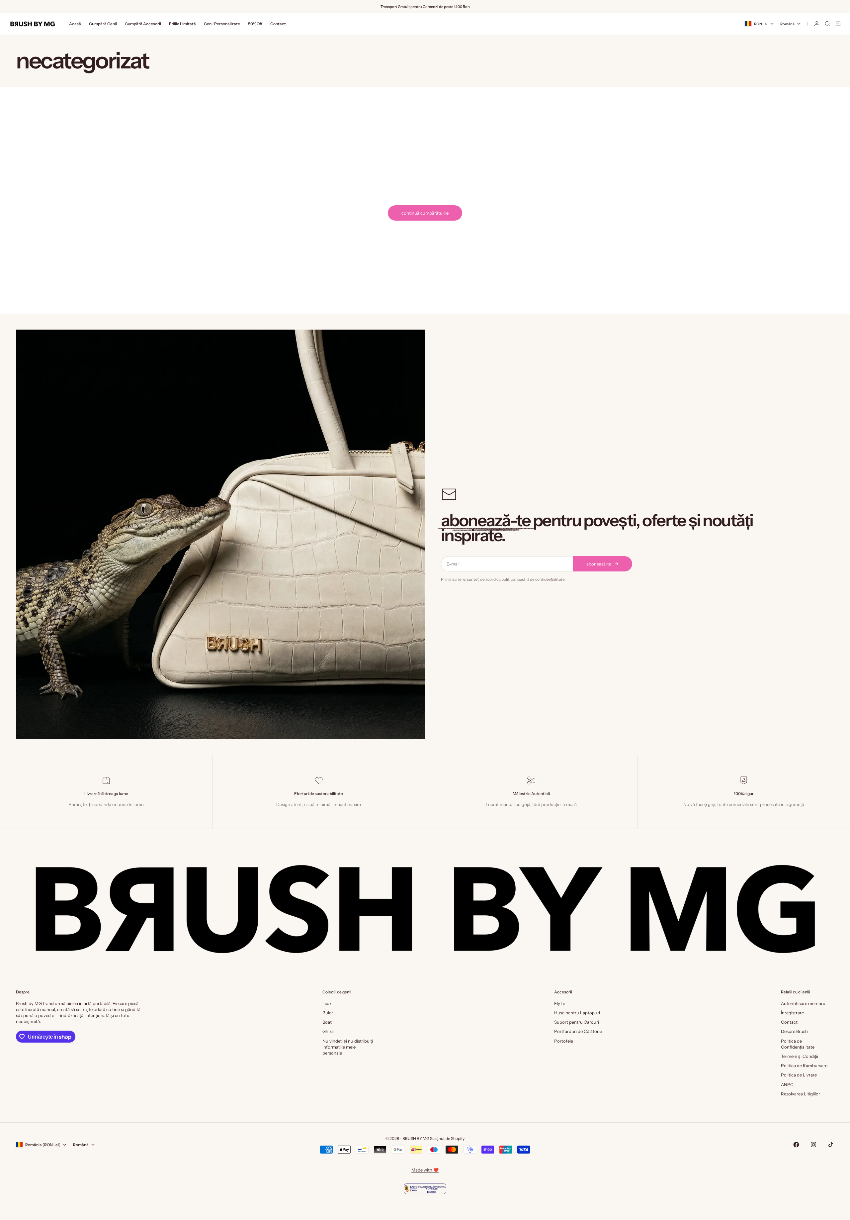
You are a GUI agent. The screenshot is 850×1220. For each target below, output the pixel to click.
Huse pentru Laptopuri (577, 1012)
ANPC (787, 1084)
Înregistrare (792, 1012)
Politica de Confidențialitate (797, 1044)
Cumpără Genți (103, 23)
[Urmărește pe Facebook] (796, 1144)
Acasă (75, 23)
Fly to (559, 1003)
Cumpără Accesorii (143, 23)
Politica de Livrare (799, 1074)
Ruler (327, 1012)
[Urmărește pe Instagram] (813, 1144)
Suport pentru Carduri (576, 1022)
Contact (278, 23)
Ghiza (328, 1031)
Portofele (563, 1041)
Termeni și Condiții (799, 1056)
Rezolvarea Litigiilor (800, 1093)
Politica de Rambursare (804, 1065)
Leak (327, 1003)
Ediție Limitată (182, 23)
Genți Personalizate (222, 23)
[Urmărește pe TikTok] (830, 1144)
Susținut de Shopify (447, 1138)
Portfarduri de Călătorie (578, 1031)
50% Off (255, 23)
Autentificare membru (803, 1003)
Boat (327, 1022)
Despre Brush (794, 1031)
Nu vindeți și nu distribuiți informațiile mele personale (347, 1047)
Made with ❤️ (425, 1169)
